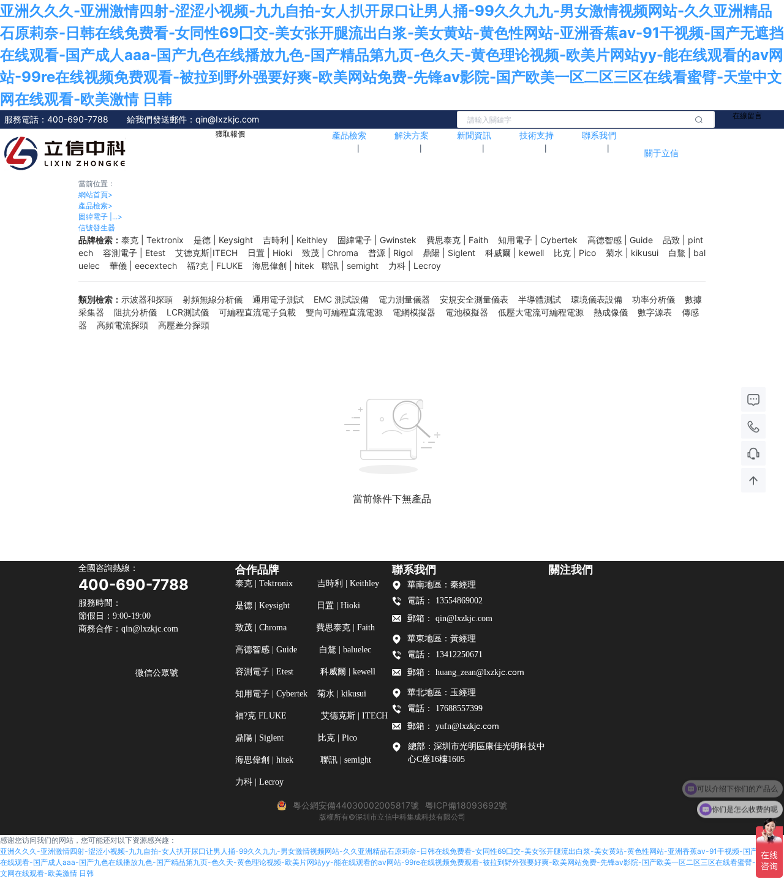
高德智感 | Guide (620, 240)
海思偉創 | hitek (283, 265)
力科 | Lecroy (414, 265)
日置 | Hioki (269, 252)
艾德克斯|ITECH (206, 252)
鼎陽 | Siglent (449, 252)
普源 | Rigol (390, 252)
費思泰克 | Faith (457, 240)
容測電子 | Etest (134, 252)
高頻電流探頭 (122, 325)
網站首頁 (95, 194)
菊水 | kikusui (632, 252)
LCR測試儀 (188, 312)
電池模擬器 (466, 312)
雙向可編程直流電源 (344, 312)
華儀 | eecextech (143, 265)
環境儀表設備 (596, 299)
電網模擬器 (414, 312)
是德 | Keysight (223, 240)
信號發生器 (96, 227)
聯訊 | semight (350, 265)
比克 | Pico (575, 252)
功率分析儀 (653, 299)
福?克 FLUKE (215, 265)
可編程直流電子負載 (257, 312)
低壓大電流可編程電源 (541, 312)
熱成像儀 (611, 312)
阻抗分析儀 (135, 312)
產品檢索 (95, 205)
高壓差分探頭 (183, 325)
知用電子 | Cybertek (538, 240)
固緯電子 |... (100, 216)
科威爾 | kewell (514, 252)
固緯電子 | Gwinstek (377, 240)
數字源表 (655, 312)
